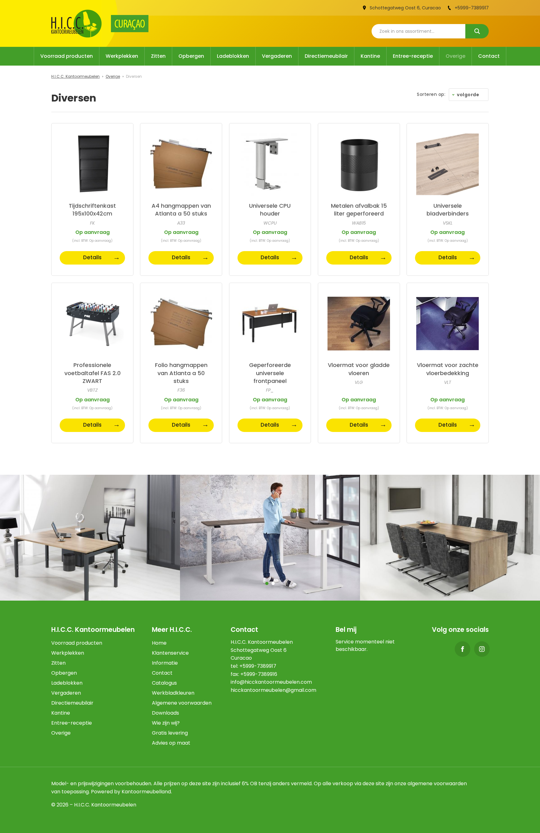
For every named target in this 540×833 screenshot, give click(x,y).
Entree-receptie (413, 56)
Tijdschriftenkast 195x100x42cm (92, 209)
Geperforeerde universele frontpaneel (270, 373)
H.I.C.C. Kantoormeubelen (75, 76)
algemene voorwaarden (437, 783)
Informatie (165, 663)
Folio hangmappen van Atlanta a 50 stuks (181, 373)
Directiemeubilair (326, 56)
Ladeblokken (233, 56)
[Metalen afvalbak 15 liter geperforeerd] (358, 164)
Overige (455, 56)
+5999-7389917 (472, 8)
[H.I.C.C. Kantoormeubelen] (76, 23)
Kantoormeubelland (146, 791)
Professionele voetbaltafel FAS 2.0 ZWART (92, 373)
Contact (489, 56)
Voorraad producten (66, 56)
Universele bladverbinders (448, 209)
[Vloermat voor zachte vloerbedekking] (447, 323)
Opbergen (191, 56)
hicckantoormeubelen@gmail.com (273, 690)
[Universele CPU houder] (270, 164)
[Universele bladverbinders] (447, 164)
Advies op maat (171, 742)
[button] (266, 583)
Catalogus (164, 683)
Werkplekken (122, 56)
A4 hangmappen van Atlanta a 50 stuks (181, 209)
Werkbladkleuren (173, 693)
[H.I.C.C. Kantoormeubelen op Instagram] (482, 649)
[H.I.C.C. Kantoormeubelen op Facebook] (462, 649)
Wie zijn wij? (166, 722)
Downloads (165, 712)
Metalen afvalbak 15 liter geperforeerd (359, 209)
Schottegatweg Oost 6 (395, 8)
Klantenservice (170, 653)
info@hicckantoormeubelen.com (271, 682)
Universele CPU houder (270, 209)
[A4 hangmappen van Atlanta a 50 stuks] (181, 164)
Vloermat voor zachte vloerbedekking (447, 369)
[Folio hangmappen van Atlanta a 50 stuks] (181, 323)
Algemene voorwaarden (182, 703)
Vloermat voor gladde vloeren (359, 369)
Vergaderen (277, 56)
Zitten (158, 56)
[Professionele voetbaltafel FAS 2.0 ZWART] (92, 323)
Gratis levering (170, 732)
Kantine (370, 56)
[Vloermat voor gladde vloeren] (358, 323)
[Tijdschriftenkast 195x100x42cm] (92, 164)
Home (159, 643)
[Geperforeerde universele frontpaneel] (270, 323)
